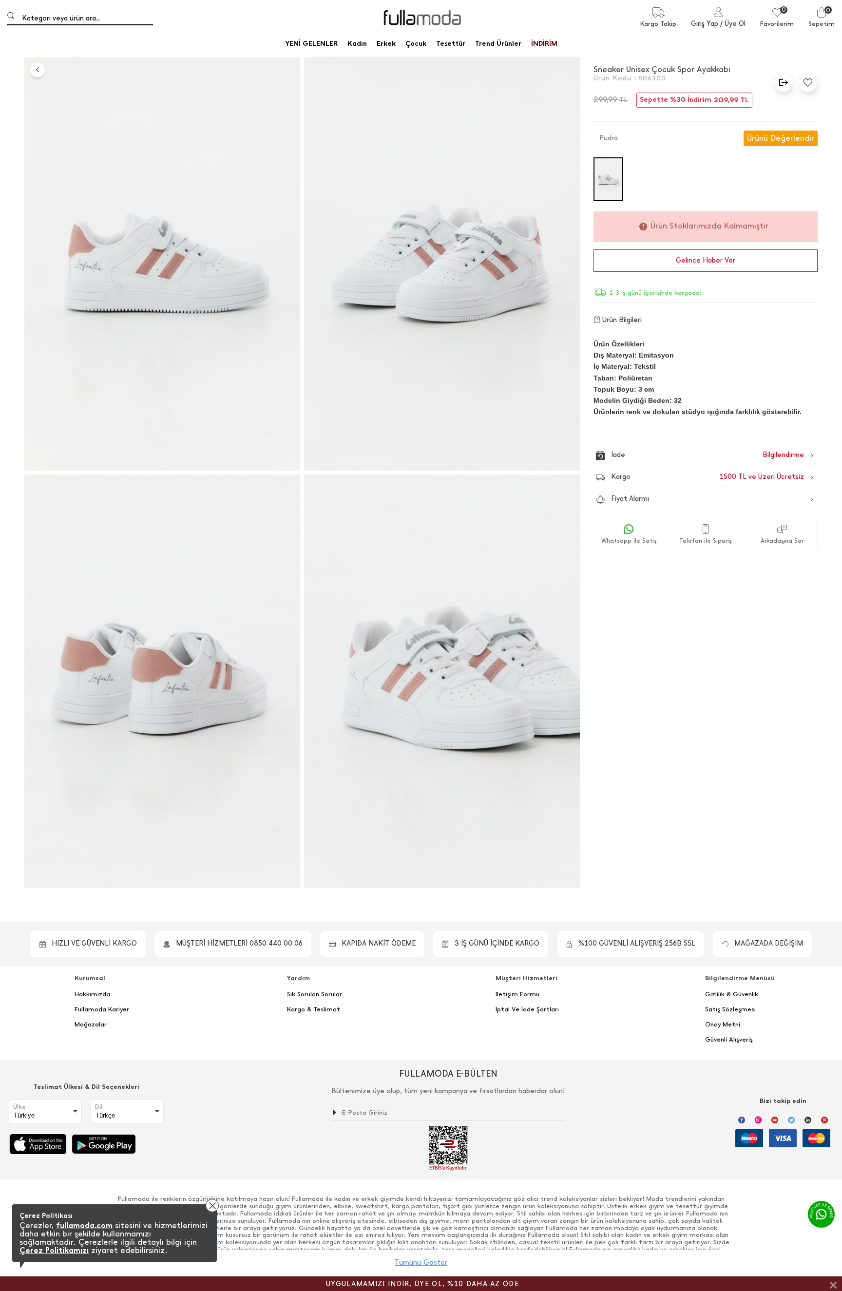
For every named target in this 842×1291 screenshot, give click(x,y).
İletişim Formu (517, 994)
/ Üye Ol (733, 23)
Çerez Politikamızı (54, 1250)
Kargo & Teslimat (313, 1009)
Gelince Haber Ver (705, 260)
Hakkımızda (92, 994)
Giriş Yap (704, 23)
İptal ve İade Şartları (527, 1009)
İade (687, 455)
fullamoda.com (84, 1225)
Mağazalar (91, 1024)
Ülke (19, 1106)
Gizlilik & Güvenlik (731, 994)
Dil (98, 1106)
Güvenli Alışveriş (729, 1039)
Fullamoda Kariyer (102, 1009)
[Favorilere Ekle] (805, 82)
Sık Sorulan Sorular (314, 994)
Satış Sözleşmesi (730, 1009)
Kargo (707, 477)
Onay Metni (722, 1024)
